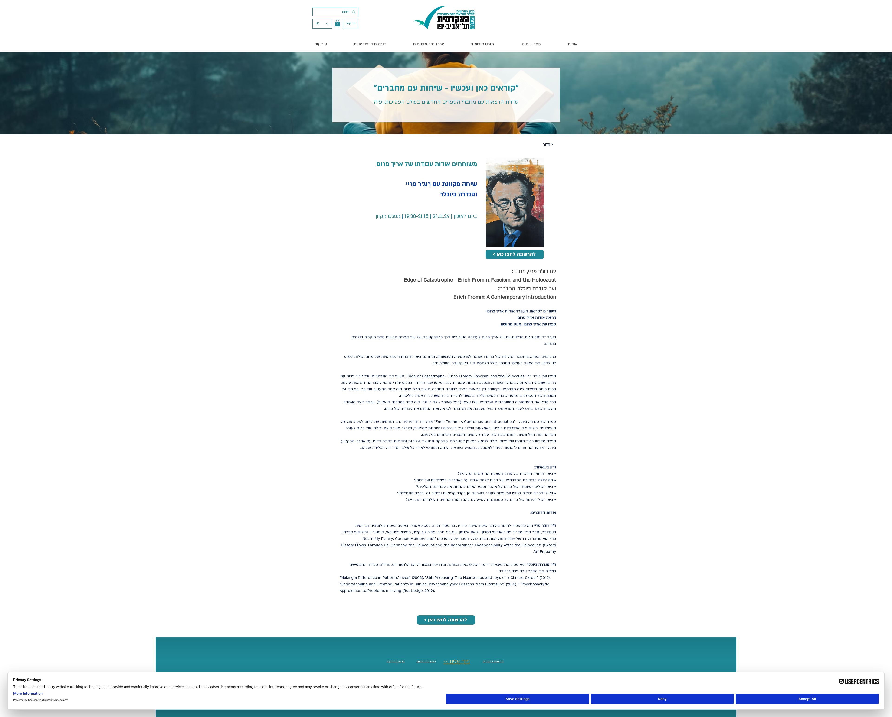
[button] (337, 23)
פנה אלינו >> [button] (456, 661)
